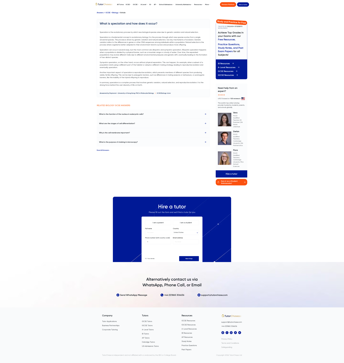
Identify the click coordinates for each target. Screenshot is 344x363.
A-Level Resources (226, 67)
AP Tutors (146, 338)
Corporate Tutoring (110, 330)
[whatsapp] (222, 332)
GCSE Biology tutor (164, 93)
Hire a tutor (243, 4)
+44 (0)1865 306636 (174, 295)
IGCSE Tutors (147, 325)
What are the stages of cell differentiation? (117, 123)
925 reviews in (235, 98)
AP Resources (187, 337)
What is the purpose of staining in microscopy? (118, 142)
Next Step (189, 258)
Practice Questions (189, 345)
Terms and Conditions (230, 343)
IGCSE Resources (226, 75)
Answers (100, 12)
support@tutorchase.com (214, 295)
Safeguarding (226, 347)
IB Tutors (145, 334)
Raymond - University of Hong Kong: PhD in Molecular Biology (131, 93)
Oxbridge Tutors (148, 342)
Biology (115, 12)
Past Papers (186, 350)
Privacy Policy (226, 339)
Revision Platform (228, 4)
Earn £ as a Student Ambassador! (229, 182)
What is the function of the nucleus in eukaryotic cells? (121, 114)
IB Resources (224, 63)
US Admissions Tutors (150, 346)
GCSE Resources (225, 71)
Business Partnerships (110, 325)
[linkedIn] (239, 332)
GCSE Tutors (147, 321)
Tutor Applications (109, 321)
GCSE (108, 12)
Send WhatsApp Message (133, 295)
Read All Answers (103, 150)
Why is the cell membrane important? (114, 133)
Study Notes (187, 341)
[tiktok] (235, 332)
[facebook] (227, 332)
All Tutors (120, 4)
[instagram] (231, 332)
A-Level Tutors (148, 330)
